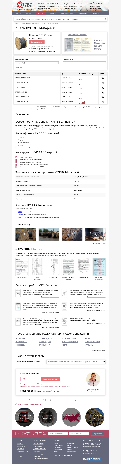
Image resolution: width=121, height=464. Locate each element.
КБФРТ (64, 345)
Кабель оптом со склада (24, 9)
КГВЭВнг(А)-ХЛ (44, 345)
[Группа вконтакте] (92, 459)
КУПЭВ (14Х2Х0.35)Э (22, 78)
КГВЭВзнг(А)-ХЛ (45, 342)
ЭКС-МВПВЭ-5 (21, 338)
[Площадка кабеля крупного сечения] (72, 234)
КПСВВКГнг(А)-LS (45, 338)
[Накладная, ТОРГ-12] (37, 267)
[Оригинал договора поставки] (68, 267)
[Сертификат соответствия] (99, 267)
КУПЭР (20, 212)
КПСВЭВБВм (20, 345)
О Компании (83, 13)
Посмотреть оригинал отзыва (50, 297)
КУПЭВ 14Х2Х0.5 (21, 87)
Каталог (40, 13)
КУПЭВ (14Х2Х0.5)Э (22, 97)
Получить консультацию (51, 379)
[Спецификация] (83, 267)
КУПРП (87, 338)
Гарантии (98, 46)
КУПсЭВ (20, 214)
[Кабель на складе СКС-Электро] (49, 234)
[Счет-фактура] (52, 267)
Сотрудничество (67, 13)
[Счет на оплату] (22, 267)
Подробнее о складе (99, 243)
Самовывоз (99, 43)
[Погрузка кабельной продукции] (95, 234)
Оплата (97, 49)
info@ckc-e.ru (96, 3)
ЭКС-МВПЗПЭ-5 (21, 342)
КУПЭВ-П (20, 217)
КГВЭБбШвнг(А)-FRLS (70, 342)
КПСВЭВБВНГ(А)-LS (92, 342)
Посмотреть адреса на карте (63, 455)
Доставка (52, 13)
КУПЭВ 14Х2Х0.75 (21, 102)
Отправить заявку (95, 8)
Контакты (96, 13)
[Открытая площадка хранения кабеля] (26, 234)
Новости (29, 13)
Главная (18, 13)
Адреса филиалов (44, 8)
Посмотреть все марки (98, 350)
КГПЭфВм (89, 345)
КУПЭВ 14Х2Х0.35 (21, 83)
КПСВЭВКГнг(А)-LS (69, 338)
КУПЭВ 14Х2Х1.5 (21, 92)
